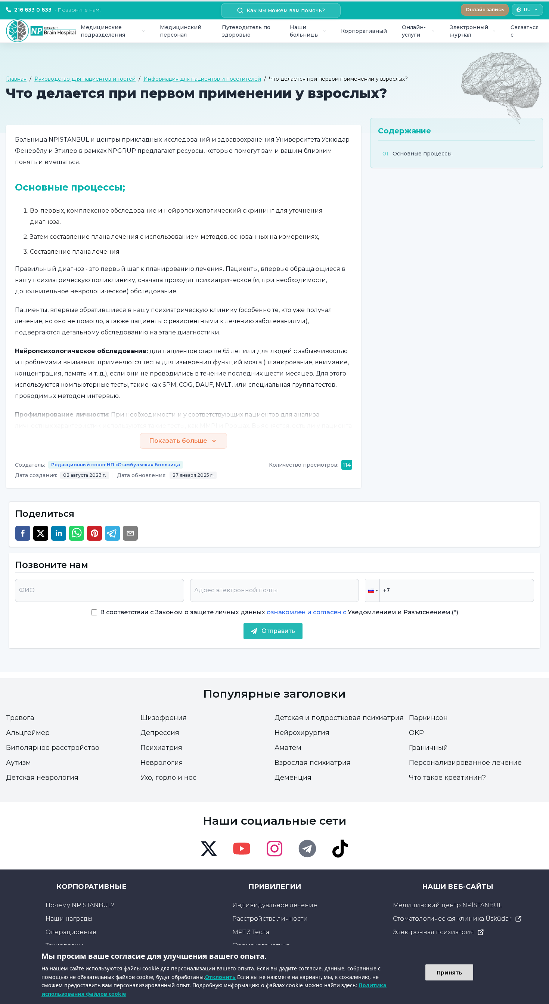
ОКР (416, 733)
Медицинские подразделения (103, 31)
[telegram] (112, 533)
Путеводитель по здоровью (246, 31)
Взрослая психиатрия (312, 763)
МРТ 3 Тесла (250, 932)
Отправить (278, 630)
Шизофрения (163, 718)
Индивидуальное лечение (274, 905)
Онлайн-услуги (414, 31)
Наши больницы (304, 31)
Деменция (292, 777)
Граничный (428, 748)
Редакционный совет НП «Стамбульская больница (115, 464)
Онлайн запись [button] (485, 9)
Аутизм (18, 763)
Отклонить (220, 976)
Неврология (161, 763)
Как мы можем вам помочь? (285, 10)
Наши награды (69, 918)
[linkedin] (58, 533)
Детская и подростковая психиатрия (339, 718)
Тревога (20, 718)
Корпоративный (364, 31)
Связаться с (525, 31)
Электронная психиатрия (433, 932)
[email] (130, 533)
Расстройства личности (270, 918)
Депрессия (159, 733)
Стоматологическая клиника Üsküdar (452, 918)
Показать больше (178, 440)
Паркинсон (428, 718)
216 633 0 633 (57, 9)
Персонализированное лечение (465, 763)
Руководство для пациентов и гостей (85, 78)
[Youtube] (242, 849)
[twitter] (40, 533)
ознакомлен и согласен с (305, 612)
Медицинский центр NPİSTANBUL (447, 905)
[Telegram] (307, 849)
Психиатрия (161, 748)
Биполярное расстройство (52, 748)
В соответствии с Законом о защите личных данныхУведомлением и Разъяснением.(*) (279, 612)
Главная (16, 78)
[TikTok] (340, 849)
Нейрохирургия (301, 733)
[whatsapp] (76, 533)
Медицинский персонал (180, 31)
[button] (372, 590)
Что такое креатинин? (447, 777)
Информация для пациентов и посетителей (202, 78)
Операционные (71, 932)
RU (527, 9)
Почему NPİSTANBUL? (80, 905)
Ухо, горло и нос (168, 777)
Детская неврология (42, 777)
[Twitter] (209, 849)
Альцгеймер (28, 733)
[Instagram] (274, 849)
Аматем (287, 748)
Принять (449, 972)
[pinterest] (94, 533)
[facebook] (22, 533)
